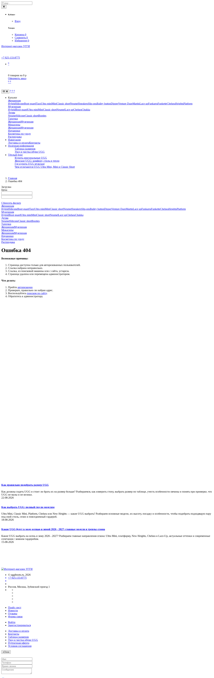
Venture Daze (125, 103)
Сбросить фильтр (11, 203)
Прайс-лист (14, 607)
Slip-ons (92, 103)
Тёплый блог (15, 154)
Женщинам (14, 100)
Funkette (162, 103)
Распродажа (15, 136)
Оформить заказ (17, 78)
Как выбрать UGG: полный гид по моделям (28, 507)
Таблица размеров (25, 148)
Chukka (86, 109)
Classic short (63, 103)
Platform (187, 103)
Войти (11, 622)
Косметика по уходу (19, 133)
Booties (42, 115)
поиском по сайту (37, 293)
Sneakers (83, 103)
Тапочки (13, 118)
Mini (54, 103)
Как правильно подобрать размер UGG (25, 484)
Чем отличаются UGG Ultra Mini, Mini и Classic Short (45, 166)
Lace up (144, 103)
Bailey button (104, 103)
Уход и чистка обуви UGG (30, 151)
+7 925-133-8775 (10, 57)
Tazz (38, 103)
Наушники (14, 130)
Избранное (22, 40)
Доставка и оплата (18, 142)
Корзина (20, 34)
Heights (179, 103)
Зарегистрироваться (19, 625)
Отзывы (12, 613)
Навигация (14, 139)
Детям (11, 112)
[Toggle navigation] (5, 91)
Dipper (114, 103)
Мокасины (14, 124)
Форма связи (15, 616)
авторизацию (25, 287)
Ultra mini (46, 103)
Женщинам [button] (7, 206)
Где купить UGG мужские (30, 163)
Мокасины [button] (7, 230)
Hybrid (12, 103)
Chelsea (171, 103)
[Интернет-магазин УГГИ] (17, 569)
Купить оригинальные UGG (31, 157)
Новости (13, 610)
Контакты (34, 142)
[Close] (3, 7)
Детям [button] (4, 218)
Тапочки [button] (6, 224)
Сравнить (21, 37)
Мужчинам (14, 106)
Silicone (20, 103)
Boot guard (30, 103)
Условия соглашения (19, 646)
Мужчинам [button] (7, 212)
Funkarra (153, 103)
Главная (12, 178)
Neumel (74, 103)
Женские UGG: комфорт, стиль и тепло (37, 160)
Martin (136, 103)
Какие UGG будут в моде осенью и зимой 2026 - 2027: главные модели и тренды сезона (53, 529)
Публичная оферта (18, 643)
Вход (17, 21)
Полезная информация (21, 145)
